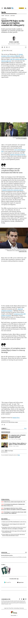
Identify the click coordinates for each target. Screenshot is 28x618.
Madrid (2, 15)
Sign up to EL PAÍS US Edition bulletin (10, 422)
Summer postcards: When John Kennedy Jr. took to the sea (14, 521)
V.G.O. (17, 439)
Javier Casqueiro (14, 42)
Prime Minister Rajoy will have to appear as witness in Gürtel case (17, 444)
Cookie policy (21, 608)
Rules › (25, 428)
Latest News (12, 15)
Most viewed (4, 518)
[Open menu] (2, 8)
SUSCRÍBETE (21, 8)
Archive (3, 564)
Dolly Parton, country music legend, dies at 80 (14, 501)
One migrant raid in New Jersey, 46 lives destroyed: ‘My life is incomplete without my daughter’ (13, 509)
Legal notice (6, 608)
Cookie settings (16, 608)
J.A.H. (12, 439)
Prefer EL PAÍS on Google (7, 50)
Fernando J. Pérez (12, 446)
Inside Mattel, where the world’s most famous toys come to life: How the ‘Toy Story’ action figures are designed (14, 528)
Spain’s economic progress (17, 154)
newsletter (4, 552)
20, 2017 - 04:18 (15, 43)
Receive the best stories (7, 555)
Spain (3, 12)
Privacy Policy (11, 608)
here (19, 454)
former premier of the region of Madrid (12, 55)
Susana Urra (15, 417)
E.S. (14, 439)
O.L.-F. (10, 439)
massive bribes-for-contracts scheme (12, 190)
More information (4, 452)
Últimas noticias (5, 499)
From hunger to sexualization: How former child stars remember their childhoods (13, 512)
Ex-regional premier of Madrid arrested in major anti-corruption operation (17, 436)
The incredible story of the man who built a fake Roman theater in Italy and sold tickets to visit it (13, 535)
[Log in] (26, 8)
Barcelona (7, 15)
